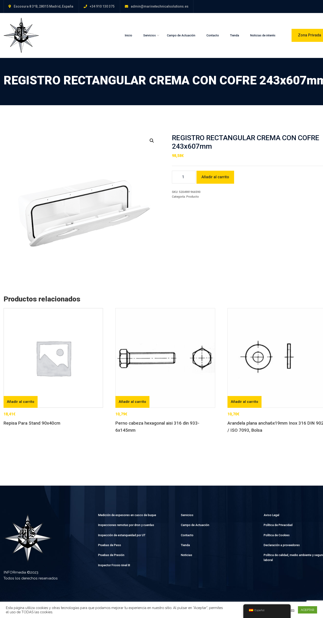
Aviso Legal (271, 515)
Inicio (128, 35)
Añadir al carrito (215, 177)
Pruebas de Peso (109, 545)
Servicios (149, 35)
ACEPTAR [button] (307, 610)
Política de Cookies (277, 535)
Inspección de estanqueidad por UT (121, 535)
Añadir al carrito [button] (20, 402)
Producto (192, 196)
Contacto (212, 35)
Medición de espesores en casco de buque (127, 515)
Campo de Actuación (181, 35)
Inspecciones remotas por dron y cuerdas (126, 525)
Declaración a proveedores (282, 545)
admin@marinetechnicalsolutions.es (159, 6)
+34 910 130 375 (102, 6)
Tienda (234, 35)
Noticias (186, 555)
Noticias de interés (262, 35)
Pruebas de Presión (111, 555)
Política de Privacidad (278, 525)
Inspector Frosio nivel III (114, 565)
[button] (152, 140)
